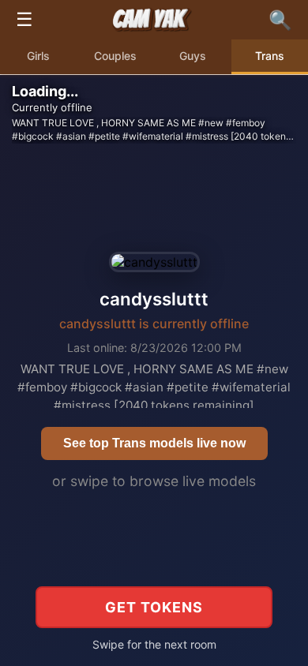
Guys (192, 55)
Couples (115, 55)
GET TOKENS (154, 607)
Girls (38, 55)
